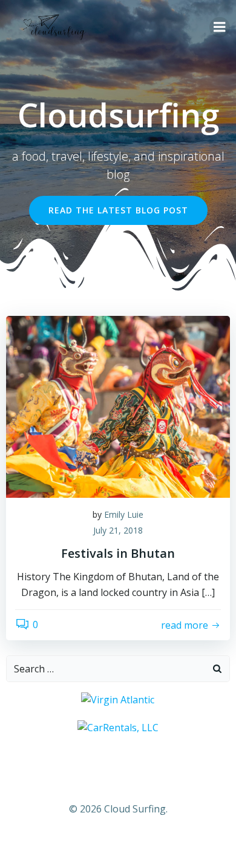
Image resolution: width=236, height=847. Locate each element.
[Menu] (219, 27)
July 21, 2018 (118, 530)
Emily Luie (123, 514)
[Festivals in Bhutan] (118, 405)
